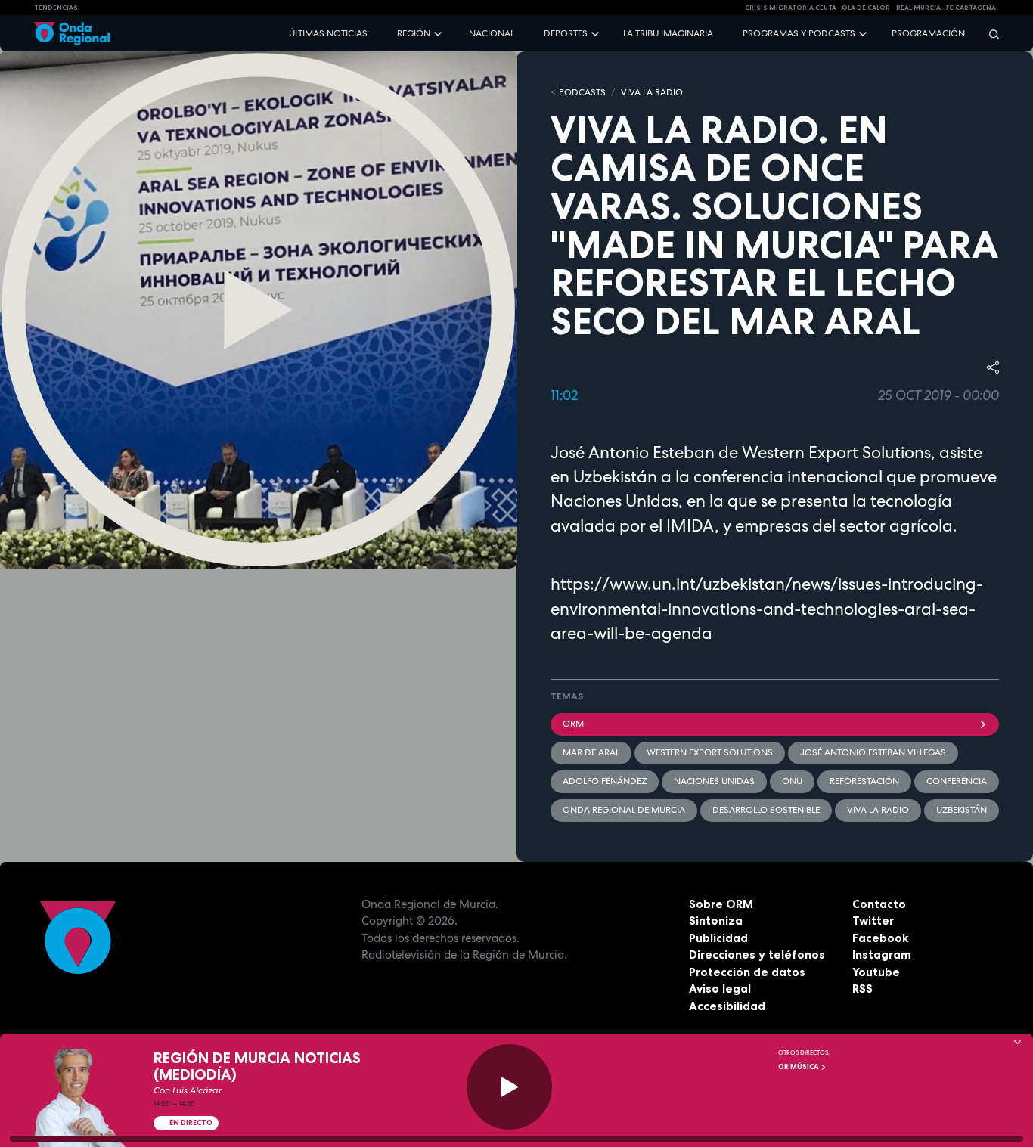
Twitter (873, 920)
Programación (928, 33)
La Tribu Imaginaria (668, 33)
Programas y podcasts (799, 33)
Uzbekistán (961, 810)
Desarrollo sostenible (766, 810)
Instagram (881, 954)
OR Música (799, 1066)
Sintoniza (716, 920)
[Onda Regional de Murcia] (72, 33)
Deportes (566, 33)
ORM (573, 724)
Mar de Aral (591, 752)
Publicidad (718, 938)
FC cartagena (971, 7)
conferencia (956, 781)
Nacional (491, 33)
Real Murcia (918, 7)
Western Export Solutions (710, 752)
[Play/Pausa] (509, 1087)
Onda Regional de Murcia (624, 810)
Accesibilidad (727, 1006)
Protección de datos (747, 972)
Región (413, 33)
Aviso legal (720, 988)
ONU (792, 781)
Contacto (879, 904)
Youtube (876, 972)
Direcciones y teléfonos (757, 954)
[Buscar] (989, 33)
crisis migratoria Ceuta (790, 7)
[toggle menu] (439, 33)
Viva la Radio (652, 92)
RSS (862, 988)
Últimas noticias (328, 33)
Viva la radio (878, 810)
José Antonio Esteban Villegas (873, 752)
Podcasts (582, 92)
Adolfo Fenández (605, 781)
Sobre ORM (721, 904)
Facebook (880, 938)
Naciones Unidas (714, 781)
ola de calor (866, 7)
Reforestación (864, 781)
